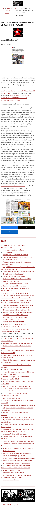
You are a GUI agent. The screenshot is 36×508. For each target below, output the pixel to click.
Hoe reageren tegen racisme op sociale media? (17, 463)
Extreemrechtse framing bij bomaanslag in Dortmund (19, 405)
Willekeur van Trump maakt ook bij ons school (17, 453)
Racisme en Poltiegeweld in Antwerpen (14, 434)
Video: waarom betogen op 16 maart (14, 456)
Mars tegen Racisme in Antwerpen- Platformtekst (17, 460)
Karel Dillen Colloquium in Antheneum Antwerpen (18, 271)
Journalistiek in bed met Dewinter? (13, 472)
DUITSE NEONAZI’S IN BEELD (13, 322)
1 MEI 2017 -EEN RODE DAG (12, 369)
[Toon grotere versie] (18, 495)
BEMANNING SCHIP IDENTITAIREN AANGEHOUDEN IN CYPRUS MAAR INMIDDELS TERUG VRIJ (14, 317)
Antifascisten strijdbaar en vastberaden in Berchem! (18, 441)
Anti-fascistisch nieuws (8, 10)
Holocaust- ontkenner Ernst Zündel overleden (16, 310)
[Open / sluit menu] (34, 3)
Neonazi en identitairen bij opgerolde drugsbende (17, 343)
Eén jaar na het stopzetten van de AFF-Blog (16, 307)
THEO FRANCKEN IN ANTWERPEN (15, 255)
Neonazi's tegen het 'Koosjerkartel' (13, 274)
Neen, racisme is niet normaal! (12, 398)
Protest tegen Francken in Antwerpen (14, 276)
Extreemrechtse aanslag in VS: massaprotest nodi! (18, 305)
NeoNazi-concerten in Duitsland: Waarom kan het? (18, 312)
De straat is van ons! (9, 451)
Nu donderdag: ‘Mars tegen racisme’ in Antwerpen (18, 448)
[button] (33, 201)
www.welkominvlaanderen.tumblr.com (13, 186)
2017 (14, 8)
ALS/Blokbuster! (7, 252)
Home (3, 8)
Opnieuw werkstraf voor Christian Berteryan (16, 417)
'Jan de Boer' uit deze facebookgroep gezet (15, 293)
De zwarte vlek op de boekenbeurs (13, 250)
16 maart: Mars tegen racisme (11, 470)
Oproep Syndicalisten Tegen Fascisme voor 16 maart (19, 458)
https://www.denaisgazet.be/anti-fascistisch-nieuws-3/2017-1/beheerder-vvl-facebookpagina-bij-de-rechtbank (15, 98)
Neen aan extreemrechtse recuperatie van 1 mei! (17, 386)
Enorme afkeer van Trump (11, 480)
